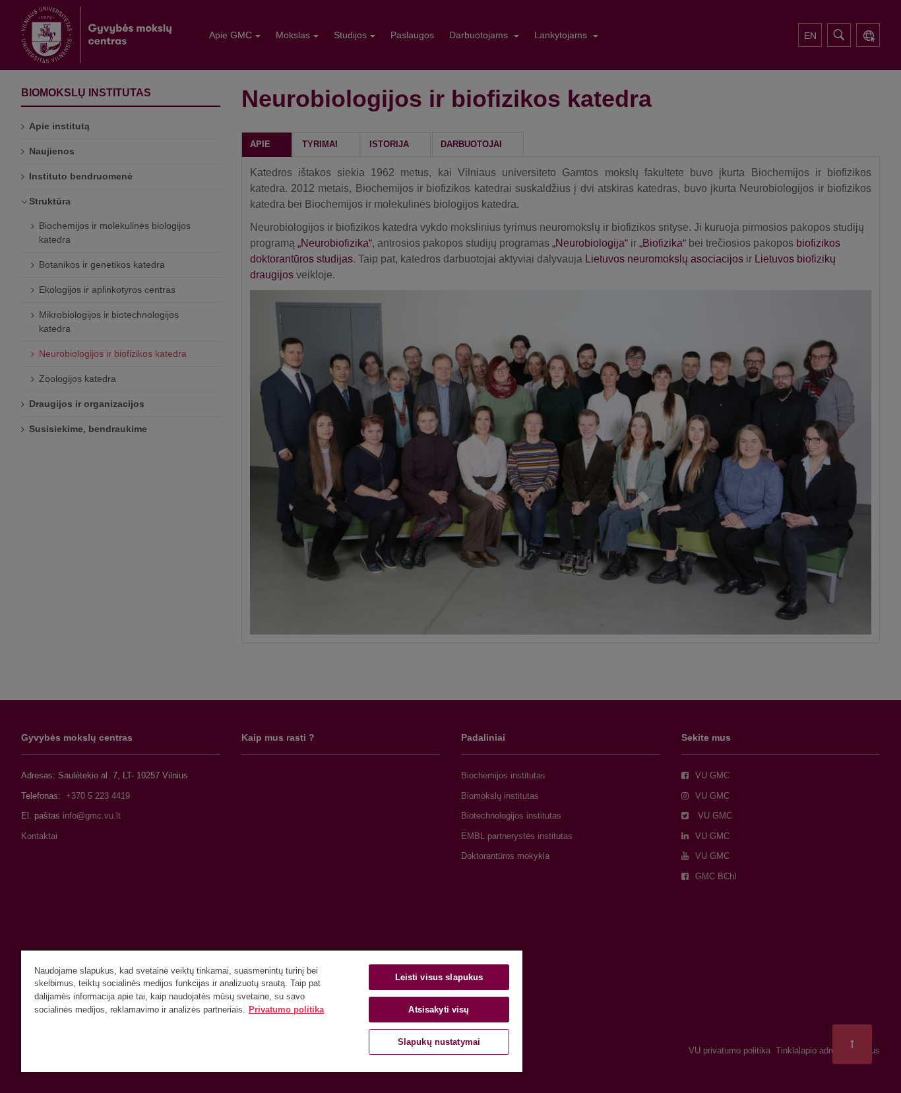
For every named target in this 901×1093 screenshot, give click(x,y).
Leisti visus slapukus (439, 977)
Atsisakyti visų (438, 1010)
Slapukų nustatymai (439, 1042)
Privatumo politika (286, 1010)
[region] (271, 1010)
